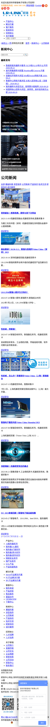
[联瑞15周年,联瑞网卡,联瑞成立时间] (15, 287)
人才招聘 (10, 635)
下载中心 (10, 602)
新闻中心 (35, 43)
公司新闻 (45, 43)
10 (15, 536)
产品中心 (10, 21)
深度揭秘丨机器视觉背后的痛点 (14, 466)
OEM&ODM (11, 599)
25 (22, 536)
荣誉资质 (10, 657)
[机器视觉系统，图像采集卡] (15, 370)
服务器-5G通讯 (12, 547)
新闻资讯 (10, 30)
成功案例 (11, 187)
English (38, 5)
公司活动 (10, 660)
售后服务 (10, 594)
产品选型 (10, 591)
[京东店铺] (43, 5)
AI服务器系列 (12, 544)
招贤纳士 (10, 33)
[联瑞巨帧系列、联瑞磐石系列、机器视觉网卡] (15, 324)
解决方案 (10, 24)
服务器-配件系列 (13, 555)
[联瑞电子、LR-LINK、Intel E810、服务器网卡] (12, 508)
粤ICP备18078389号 (9, 717)
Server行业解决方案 (14, 575)
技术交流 (42, 184)
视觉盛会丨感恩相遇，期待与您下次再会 (18, 213)
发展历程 (10, 648)
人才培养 (10, 638)
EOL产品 (10, 564)
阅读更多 (5, 231)
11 (17, 536)
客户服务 (10, 27)
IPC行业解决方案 (13, 580)
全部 (3, 184)
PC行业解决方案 (13, 578)
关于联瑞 (10, 36)
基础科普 (9, 184)
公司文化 (10, 651)
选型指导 (17, 184)
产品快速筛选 (11, 567)
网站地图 (30, 5)
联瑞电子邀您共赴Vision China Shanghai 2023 (20, 422)
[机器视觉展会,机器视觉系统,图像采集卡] (15, 208)
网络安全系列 (11, 558)
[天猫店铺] (5, 8)
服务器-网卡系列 (13, 552)
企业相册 (10, 654)
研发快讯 (10, 624)
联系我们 (10, 666)
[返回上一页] (6, 43)
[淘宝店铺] (46, 5)
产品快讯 (34, 184)
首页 (27, 43)
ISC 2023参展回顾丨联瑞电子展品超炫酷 (18, 513)
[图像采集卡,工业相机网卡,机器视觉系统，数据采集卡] (15, 461)
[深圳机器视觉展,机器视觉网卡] (15, 244)
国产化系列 (11, 561)
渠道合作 (10, 597)
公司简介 (10, 645)
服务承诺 (10, 588)
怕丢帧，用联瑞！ (9, 329)
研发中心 (10, 663)
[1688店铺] (2, 8)
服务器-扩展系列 (13, 550)
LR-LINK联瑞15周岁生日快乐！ (15, 292)
